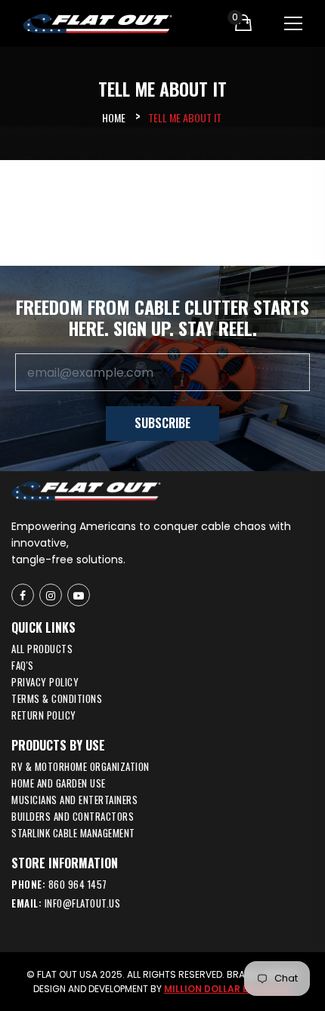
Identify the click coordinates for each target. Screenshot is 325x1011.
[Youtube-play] (78, 595)
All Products (42, 648)
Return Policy (43, 715)
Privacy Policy (45, 681)
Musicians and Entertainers (74, 799)
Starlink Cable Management (73, 832)
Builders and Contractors (72, 816)
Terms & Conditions (56, 698)
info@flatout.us (83, 903)
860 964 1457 (77, 884)
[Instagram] (50, 595)
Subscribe (162, 423)
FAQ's (22, 665)
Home (113, 118)
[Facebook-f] (22, 595)
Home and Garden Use (58, 783)
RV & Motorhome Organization (80, 766)
